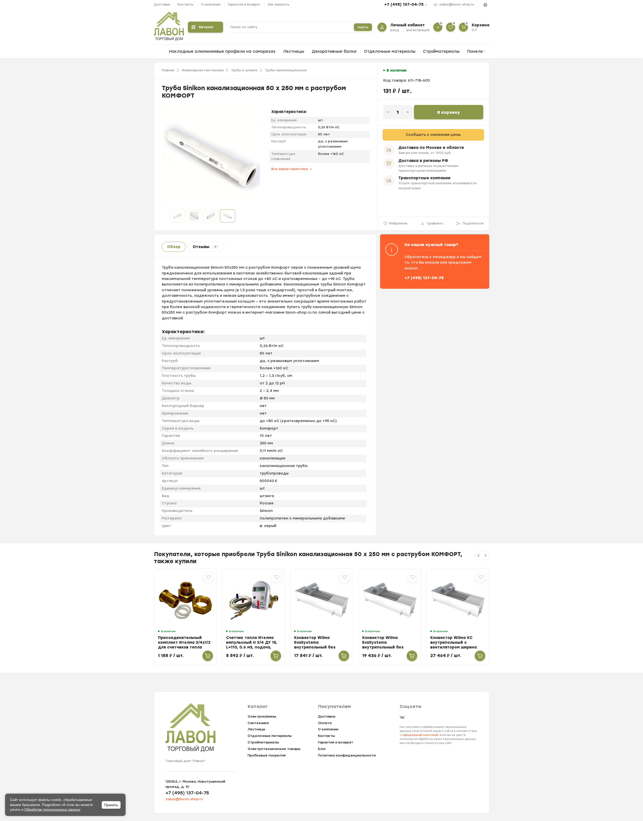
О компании (211, 4)
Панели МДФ (480, 51)
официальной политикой (420, 735)
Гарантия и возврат (244, 4)
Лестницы (293, 51)
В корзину (448, 112)
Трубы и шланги (244, 70)
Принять (111, 805)
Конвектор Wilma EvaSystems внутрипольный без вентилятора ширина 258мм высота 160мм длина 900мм (316, 649)
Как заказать (278, 4)
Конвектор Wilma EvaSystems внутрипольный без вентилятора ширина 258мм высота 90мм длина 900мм (248, 649)
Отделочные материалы (389, 51)
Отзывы (205, 247)
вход (394, 30)
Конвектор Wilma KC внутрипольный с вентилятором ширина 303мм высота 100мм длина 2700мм (385, 647)
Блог (322, 749)
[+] (207, 656)
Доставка (162, 4)
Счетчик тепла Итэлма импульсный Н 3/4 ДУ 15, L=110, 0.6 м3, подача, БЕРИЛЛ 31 (183, 644)
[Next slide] (485, 555)
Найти (363, 27)
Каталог (206, 27)
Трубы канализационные (286, 70)
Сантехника (258, 723)
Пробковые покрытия (267, 755)
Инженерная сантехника (203, 70)
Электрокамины (262, 716)
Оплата (325, 723)
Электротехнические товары (274, 749)
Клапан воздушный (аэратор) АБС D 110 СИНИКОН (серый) (451, 642)
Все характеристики (289, 169)
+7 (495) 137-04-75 (403, 4)
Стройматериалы (441, 51)
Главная (168, 70)
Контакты (186, 4)
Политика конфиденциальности (347, 755)
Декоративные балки (334, 51)
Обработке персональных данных (52, 809)
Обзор (173, 247)
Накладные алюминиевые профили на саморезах (222, 51)
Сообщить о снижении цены (433, 135)
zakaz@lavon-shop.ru (456, 4)
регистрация (418, 30)
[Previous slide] (478, 555)
